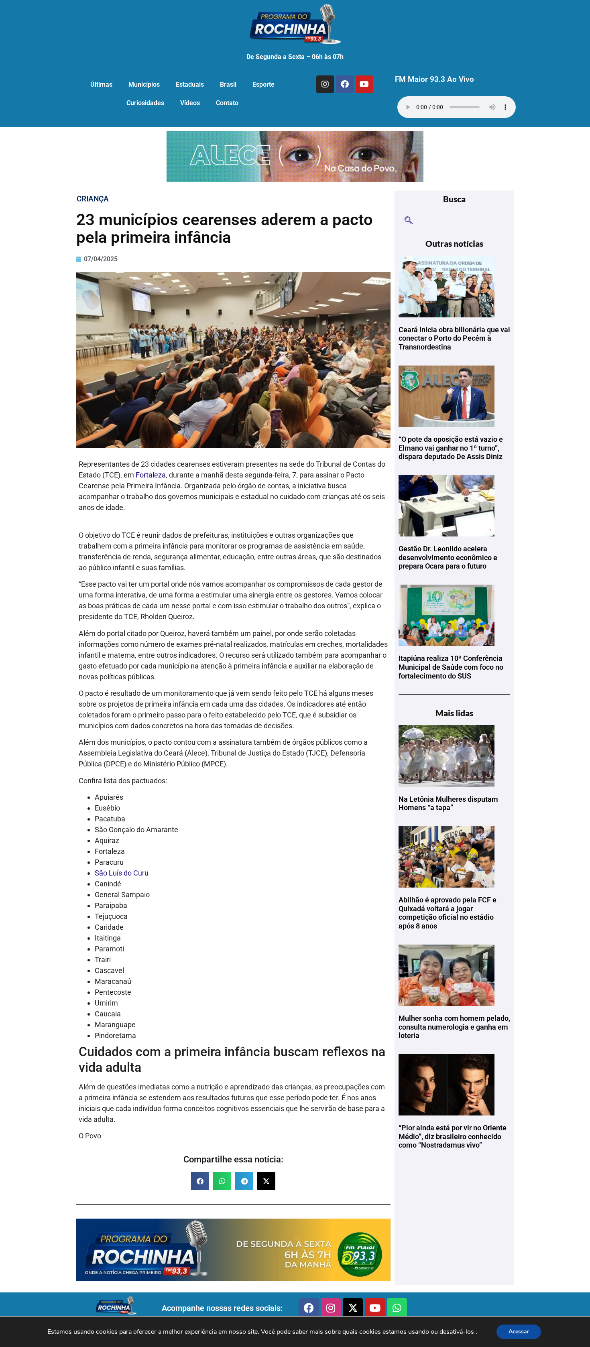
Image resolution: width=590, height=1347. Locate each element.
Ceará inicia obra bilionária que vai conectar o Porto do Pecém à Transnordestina (454, 338)
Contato (227, 103)
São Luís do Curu (122, 873)
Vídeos (190, 103)
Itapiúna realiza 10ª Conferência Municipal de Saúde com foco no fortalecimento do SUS (451, 667)
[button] (200, 1181)
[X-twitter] (353, 1308)
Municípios (144, 84)
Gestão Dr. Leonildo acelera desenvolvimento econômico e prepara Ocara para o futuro (448, 557)
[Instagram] (325, 84)
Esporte (263, 84)
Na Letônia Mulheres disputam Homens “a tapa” (448, 803)
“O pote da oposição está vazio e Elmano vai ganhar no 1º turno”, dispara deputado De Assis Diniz (451, 448)
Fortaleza (151, 475)
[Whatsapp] (397, 1308)
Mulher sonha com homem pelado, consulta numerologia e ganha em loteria (454, 1027)
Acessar (519, 1331)
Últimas (101, 84)
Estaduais (190, 84)
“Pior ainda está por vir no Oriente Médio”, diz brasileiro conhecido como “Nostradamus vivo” (453, 1136)
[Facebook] (345, 84)
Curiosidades (145, 103)
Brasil (228, 84)
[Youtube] (364, 84)
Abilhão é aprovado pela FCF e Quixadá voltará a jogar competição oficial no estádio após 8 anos (447, 913)
